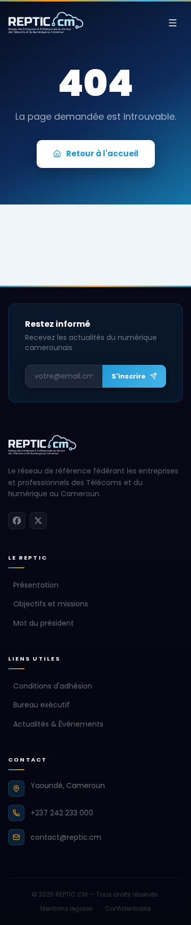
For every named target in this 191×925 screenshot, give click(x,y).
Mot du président (43, 623)
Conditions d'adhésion (52, 686)
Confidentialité (128, 909)
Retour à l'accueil (102, 153)
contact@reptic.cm (66, 837)
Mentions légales (66, 909)
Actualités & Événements (58, 724)
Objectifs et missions (50, 604)
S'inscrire (129, 376)
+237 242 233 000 (62, 813)
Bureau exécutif (41, 705)
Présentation (36, 585)
